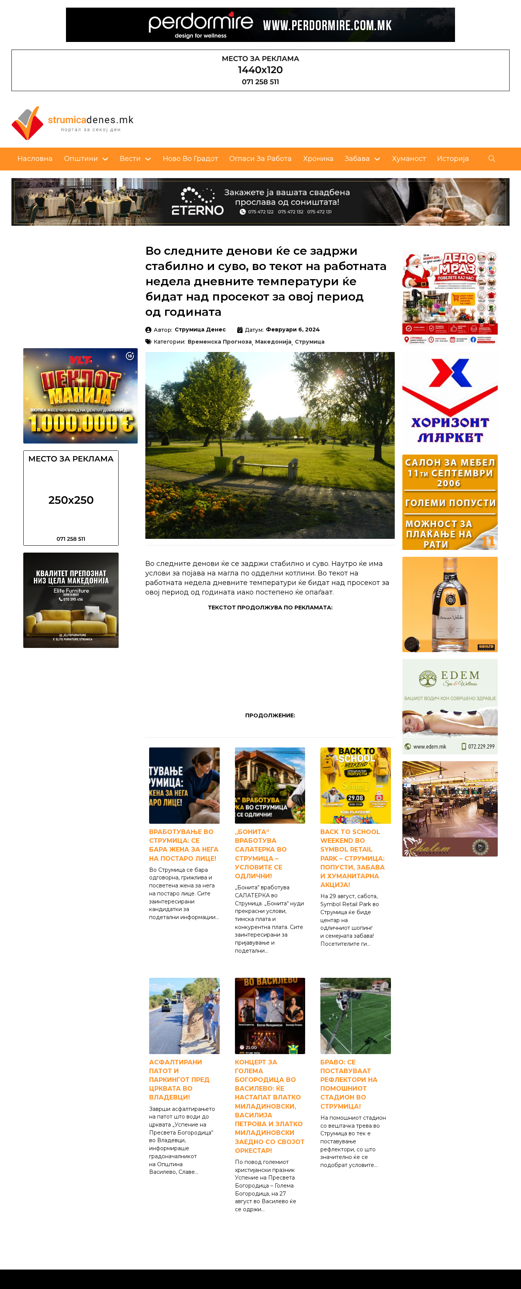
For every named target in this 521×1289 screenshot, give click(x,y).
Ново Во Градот (190, 158)
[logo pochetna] (72, 122)
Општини (81, 158)
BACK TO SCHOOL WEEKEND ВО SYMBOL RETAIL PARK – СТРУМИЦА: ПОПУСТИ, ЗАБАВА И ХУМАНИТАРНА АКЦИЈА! (352, 858)
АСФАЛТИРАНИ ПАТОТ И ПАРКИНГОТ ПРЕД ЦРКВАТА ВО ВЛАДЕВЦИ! (179, 1080)
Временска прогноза (220, 342)
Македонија (273, 342)
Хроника (318, 158)
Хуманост (409, 158)
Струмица (310, 342)
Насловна (35, 158)
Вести (130, 158)
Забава (357, 158)
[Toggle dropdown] (105, 159)
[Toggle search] (492, 159)
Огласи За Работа (260, 158)
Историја (453, 158)
